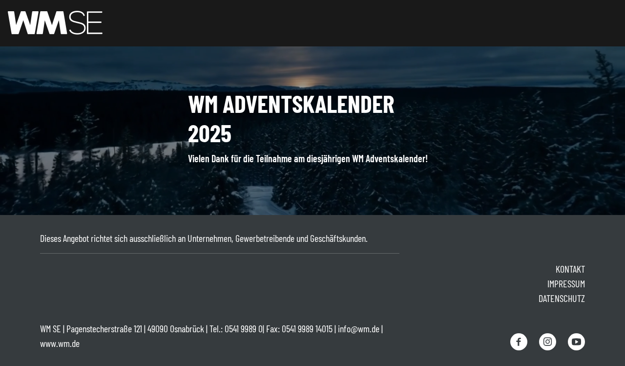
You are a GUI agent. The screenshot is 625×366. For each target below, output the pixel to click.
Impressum (566, 283)
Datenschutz (562, 298)
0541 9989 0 (244, 328)
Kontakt (570, 269)
